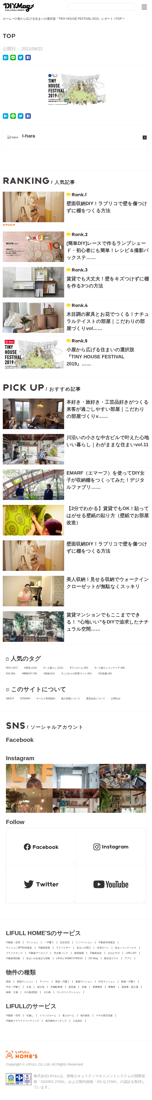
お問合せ (116, 698)
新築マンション (84, 981)
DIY (12, 667)
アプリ (128, 958)
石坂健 (106, 673)
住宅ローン (103, 948)
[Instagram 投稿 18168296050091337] (29, 776)
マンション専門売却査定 (19, 948)
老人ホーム (68, 1015)
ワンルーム (79, 667)
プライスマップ (14, 953)
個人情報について (70, 698)
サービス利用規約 (45, 698)
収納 (50, 673)
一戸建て (49, 942)
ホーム (7, 18)
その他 (47, 992)
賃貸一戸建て (62, 981)
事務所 (111, 987)
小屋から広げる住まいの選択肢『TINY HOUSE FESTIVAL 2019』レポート (63, 18)
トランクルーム (48, 1015)
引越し (29, 1015)
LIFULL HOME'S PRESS (69, 958)
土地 (28, 987)
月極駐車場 (56, 987)
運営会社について (95, 698)
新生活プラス (111, 958)
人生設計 (77, 1021)
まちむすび (114, 953)
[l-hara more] (22, 143)
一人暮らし (54, 667)
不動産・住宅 (13, 942)
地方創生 (85, 1015)
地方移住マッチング (56, 1021)
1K (11, 673)
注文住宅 (64, 942)
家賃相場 (79, 953)
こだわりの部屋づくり (77, 673)
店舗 (84, 987)
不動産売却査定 (106, 942)
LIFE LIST (131, 953)
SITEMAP (25, 698)
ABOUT (10, 698)
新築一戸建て (128, 981)
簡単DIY (30, 673)
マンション (32, 942)
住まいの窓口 (84, 948)
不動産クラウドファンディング (22, 1021)
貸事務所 (97, 987)
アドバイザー (63, 948)
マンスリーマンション (69, 992)
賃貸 (31, 667)
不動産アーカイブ (38, 953)
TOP (119, 18)
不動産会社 (96, 953)
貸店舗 (72, 987)
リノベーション (84, 942)
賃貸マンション (25, 981)
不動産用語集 (13, 958)
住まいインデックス (125, 948)
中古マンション (106, 981)
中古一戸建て (13, 987)
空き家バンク (61, 953)
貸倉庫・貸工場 (130, 987)
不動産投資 (44, 948)
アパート (44, 981)
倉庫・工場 (12, 992)
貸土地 (40, 987)
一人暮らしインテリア (110, 667)
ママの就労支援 (104, 1015)
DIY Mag (93, 958)
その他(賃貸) (30, 992)
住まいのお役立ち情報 (38, 958)
